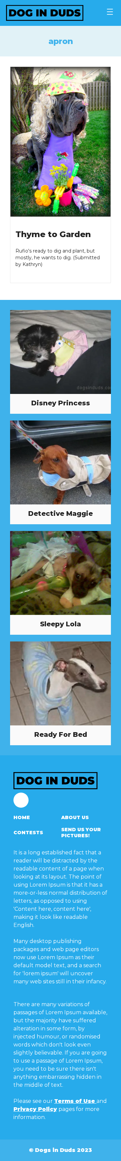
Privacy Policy (35, 1109)
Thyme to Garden (53, 234)
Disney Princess (60, 403)
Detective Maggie (60, 513)
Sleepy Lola (60, 624)
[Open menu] (110, 12)
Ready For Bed (60, 734)
